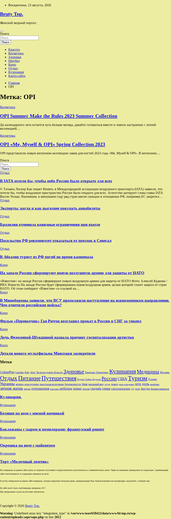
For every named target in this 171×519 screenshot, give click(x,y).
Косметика (16, 53)
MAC (33, 372)
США (122, 379)
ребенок (66, 388)
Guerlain (19, 372)
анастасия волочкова (52, 384)
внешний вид (96, 384)
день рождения (126, 384)
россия (86, 388)
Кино (12, 64)
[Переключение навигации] (1, 31)
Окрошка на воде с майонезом (27, 445)
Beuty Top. (11, 14)
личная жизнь (11, 388)
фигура (145, 388)
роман (77, 388)
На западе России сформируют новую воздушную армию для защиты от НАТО (72, 273)
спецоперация (120, 388)
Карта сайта (16, 76)
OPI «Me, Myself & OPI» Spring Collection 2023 (52, 144)
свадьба (96, 388)
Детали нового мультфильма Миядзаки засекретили (47, 353)
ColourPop (7, 372)
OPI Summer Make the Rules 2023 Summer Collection (58, 116)
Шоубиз (14, 61)
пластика (54, 389)
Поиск (4, 33)
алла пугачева (31, 384)
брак (85, 384)
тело (137, 388)
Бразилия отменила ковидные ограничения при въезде (50, 224)
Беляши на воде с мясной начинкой (32, 413)
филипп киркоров (160, 388)
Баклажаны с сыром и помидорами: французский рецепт (52, 429)
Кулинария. (11, 397)
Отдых (13, 68)
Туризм (137, 378)
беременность (73, 384)
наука (27, 388)
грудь (107, 384)
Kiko (27, 372)
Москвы (165, 372)
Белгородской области (49, 372)
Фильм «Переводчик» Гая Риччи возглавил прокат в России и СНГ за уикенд (70, 321)
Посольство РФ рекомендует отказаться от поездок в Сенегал (56, 240)
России (109, 378)
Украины (7, 384)
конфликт (154, 384)
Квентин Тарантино (96, 372)
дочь (145, 384)
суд (132, 388)
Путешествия (58, 378)
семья (106, 388)
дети (138, 384)
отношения (40, 388)
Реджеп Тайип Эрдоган (89, 379)
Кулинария (16, 72)
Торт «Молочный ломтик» (24, 461)
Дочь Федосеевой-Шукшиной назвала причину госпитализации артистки (67, 337)
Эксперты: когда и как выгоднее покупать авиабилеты (50, 208)
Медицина (148, 371)
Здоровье (14, 57)
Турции (152, 379)
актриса (20, 384)
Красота (14, 49)
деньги (114, 384)
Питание (29, 378)
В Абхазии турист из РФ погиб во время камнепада (46, 257)
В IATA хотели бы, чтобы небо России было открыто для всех (56, 181)
